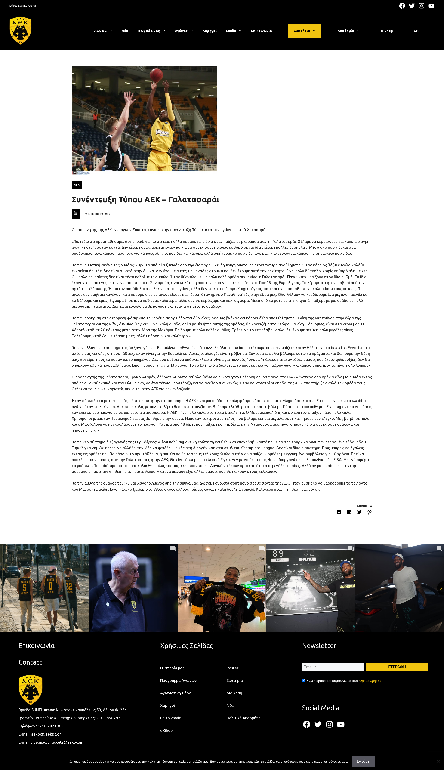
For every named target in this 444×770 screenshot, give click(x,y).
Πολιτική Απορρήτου (245, 718)
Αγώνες (181, 31)
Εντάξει (363, 761)
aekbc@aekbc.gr (46, 734)
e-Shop (387, 31)
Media (231, 31)
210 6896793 (108, 718)
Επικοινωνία (261, 31)
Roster (232, 668)
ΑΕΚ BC (100, 31)
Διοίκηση (234, 693)
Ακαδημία (346, 31)
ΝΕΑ (77, 185)
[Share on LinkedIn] (349, 512)
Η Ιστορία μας (172, 668)
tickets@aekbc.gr (67, 742)
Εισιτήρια (302, 31)
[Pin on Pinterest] (369, 512)
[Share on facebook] (339, 512)
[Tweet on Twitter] (359, 512)
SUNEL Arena (27, 5)
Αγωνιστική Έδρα (175, 693)
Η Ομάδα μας (149, 31)
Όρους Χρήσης (370, 681)
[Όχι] (438, 761)
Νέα (125, 31)
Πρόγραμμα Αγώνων (178, 680)
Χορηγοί (210, 31)
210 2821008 (52, 726)
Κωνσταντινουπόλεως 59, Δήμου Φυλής (91, 710)
